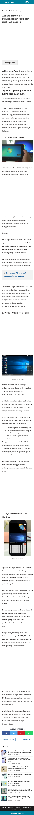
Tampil (12, 63)
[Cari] (21, 2)
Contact (10, 807)
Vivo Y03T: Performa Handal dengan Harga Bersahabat (19, 782)
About (4, 807)
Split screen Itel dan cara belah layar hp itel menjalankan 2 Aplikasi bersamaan (20, 751)
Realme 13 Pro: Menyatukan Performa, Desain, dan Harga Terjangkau (19, 767)
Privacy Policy (27, 807)
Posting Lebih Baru (8, 739)
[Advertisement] (17, 42)
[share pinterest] (21, 733)
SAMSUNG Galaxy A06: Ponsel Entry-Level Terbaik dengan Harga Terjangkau (20, 789)
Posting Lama (27, 739)
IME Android (21, 813)
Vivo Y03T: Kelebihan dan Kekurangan (19, 774)
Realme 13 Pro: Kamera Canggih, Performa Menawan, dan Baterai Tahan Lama (19, 759)
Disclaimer (15, 810)
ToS (21, 810)
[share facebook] (6, 733)
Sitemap (17, 807)
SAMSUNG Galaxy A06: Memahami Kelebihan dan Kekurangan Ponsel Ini (19, 797)
